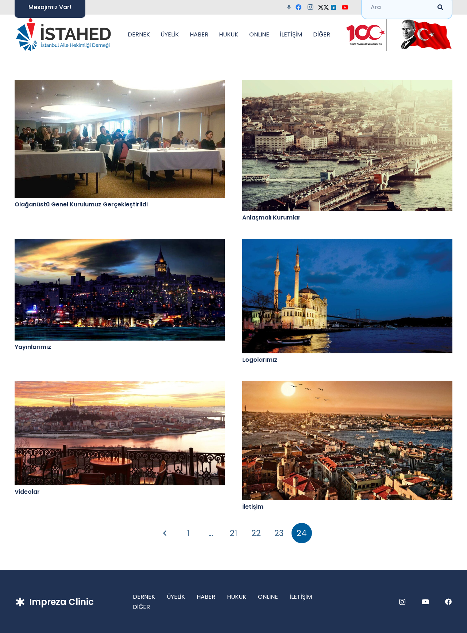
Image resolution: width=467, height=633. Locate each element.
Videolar (27, 492)
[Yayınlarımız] (120, 290)
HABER (206, 597)
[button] (153, 35)
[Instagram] (312, 7)
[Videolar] (120, 433)
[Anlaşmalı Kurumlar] (347, 145)
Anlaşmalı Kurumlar (271, 217)
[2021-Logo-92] (63, 34)
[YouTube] (347, 7)
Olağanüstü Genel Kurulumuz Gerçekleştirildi (81, 204)
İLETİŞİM (301, 597)
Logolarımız (259, 360)
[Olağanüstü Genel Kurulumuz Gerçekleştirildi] (120, 139)
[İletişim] (347, 440)
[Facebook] (300, 7)
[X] (324, 7)
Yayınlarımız (33, 347)
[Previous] (165, 533)
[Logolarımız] (347, 296)
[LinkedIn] (335, 7)
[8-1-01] (423, 34)
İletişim (252, 506)
